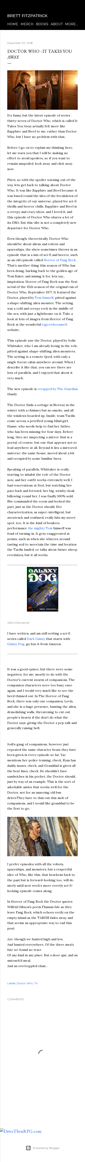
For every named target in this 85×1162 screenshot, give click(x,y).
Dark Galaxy (36, 639)
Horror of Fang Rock (60, 260)
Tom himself (44, 298)
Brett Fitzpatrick (27, 16)
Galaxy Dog (15, 644)
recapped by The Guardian (58, 389)
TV (36, 983)
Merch (27, 24)
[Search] (75, 7)
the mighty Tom (40, 528)
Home (12, 24)
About (57, 24)
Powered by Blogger (46, 1148)
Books (42, 24)
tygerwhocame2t (55, 324)
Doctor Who (25, 983)
